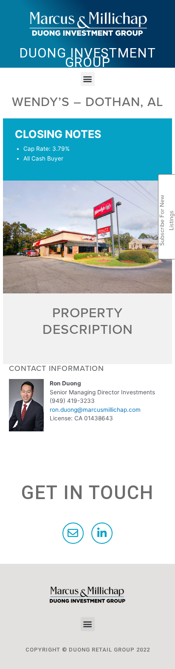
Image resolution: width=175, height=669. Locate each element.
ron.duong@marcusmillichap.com (95, 409)
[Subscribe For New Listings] (166, 184)
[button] (88, 79)
